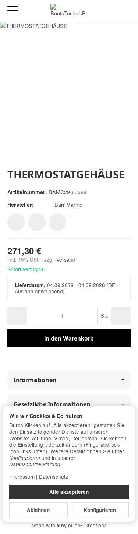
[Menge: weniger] (17, 316)
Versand (65, 259)
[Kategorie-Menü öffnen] (12, 10)
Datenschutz (53, 476)
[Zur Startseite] (68, 11)
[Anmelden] (111, 11)
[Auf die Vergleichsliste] (37, 222)
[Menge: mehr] (121, 316)
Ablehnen (38, 509)
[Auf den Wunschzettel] (16, 222)
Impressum (22, 476)
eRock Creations (87, 525)
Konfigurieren (100, 509)
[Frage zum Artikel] (57, 222)
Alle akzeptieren (69, 491)
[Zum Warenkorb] (125, 11)
